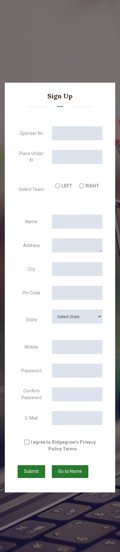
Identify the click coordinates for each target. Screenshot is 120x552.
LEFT (66, 185)
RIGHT (92, 185)
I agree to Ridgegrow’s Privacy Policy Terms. (63, 445)
